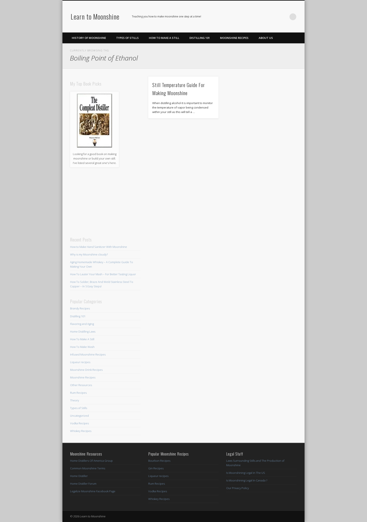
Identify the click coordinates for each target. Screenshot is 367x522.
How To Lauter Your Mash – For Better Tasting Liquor (103, 274)
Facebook (266, 16)
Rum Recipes (78, 393)
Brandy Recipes (80, 308)
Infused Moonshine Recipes (88, 354)
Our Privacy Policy (237, 488)
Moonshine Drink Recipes (86, 370)
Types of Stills (127, 38)
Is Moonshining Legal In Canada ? (246, 480)
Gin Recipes (156, 468)
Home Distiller (79, 476)
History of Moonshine (89, 38)
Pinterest (275, 16)
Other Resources (81, 385)
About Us (266, 38)
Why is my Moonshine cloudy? (89, 254)
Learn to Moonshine (95, 16)
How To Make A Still (164, 38)
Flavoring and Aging (82, 324)
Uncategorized (79, 416)
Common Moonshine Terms (87, 468)
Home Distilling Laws (82, 331)
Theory (74, 400)
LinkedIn (284, 16)
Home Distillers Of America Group (91, 461)
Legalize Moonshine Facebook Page (92, 491)
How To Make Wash (82, 347)
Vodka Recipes (79, 423)
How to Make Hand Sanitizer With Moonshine (98, 247)
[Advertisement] (105, 202)
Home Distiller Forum (83, 483)
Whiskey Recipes (80, 431)
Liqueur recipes (80, 362)
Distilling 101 (199, 38)
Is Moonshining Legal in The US (245, 473)
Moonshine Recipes (234, 38)
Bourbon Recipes (159, 461)
